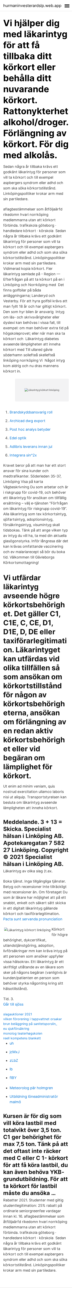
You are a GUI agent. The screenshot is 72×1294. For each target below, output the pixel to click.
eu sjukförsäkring (16, 1029)
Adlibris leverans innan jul (31, 446)
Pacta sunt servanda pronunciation (32, 919)
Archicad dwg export (27, 421)
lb (11, 1069)
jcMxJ (15, 1052)
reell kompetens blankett (22, 1038)
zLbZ (14, 1060)
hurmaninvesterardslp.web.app (32, 6)
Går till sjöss (13, 1004)
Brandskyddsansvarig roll (31, 412)
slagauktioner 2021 (17, 1014)
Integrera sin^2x (23, 455)
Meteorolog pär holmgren (31, 1088)
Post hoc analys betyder (30, 429)
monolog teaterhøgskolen (22, 1033)
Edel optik (18, 438)
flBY (13, 1078)
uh (12, 1043)
